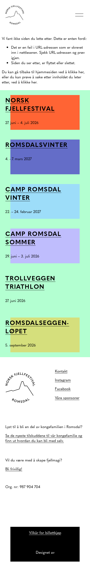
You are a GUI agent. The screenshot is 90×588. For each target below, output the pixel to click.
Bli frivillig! (13, 468)
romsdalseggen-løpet (37, 326)
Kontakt (61, 370)
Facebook (63, 388)
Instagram (63, 379)
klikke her (76, 71)
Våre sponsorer (67, 397)
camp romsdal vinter (33, 193)
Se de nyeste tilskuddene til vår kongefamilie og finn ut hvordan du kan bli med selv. (43, 438)
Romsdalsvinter (36, 144)
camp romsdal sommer (33, 237)
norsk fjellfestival (30, 104)
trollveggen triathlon (30, 282)
